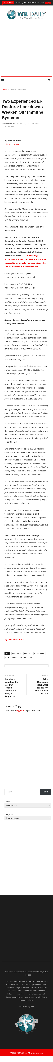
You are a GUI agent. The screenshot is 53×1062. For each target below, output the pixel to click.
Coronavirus (16, 653)
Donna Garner (39, 653)
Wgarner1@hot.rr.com (14, 639)
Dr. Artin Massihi (11, 657)
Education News (12, 144)
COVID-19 (27, 653)
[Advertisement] (26, 47)
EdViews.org (32, 255)
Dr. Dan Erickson (26, 657)
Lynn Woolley (9, 123)
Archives (8, 801)
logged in (20, 710)
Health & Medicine (18, 89)
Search (45, 791)
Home (4, 89)
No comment (9, 127)
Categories (9, 814)
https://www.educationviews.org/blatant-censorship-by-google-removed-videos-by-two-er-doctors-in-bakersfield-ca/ (26, 263)
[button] (46, 3)
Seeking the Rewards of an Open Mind (32, 3)
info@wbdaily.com (26, 1006)
